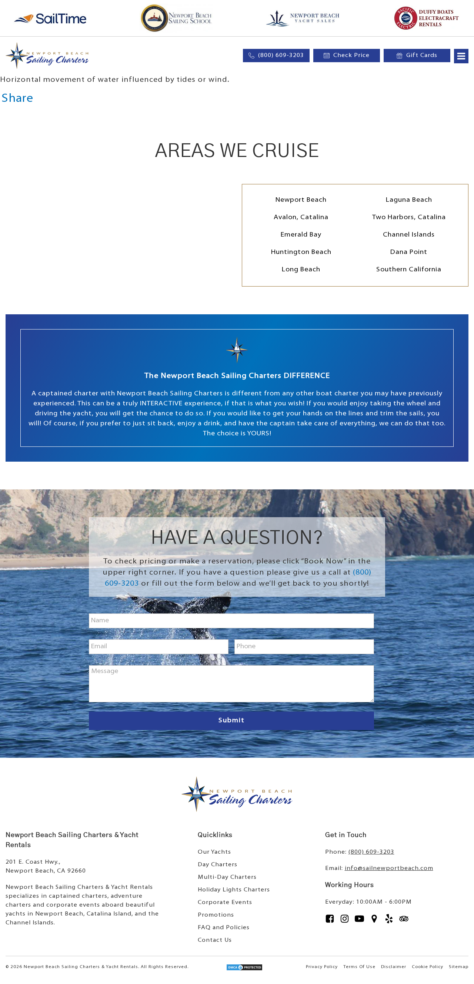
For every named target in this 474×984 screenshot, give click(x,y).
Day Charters (217, 865)
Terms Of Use (359, 967)
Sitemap (458, 967)
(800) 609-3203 (371, 852)
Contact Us (215, 940)
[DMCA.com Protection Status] (244, 969)
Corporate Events (225, 903)
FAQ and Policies (224, 928)
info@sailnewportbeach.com (389, 868)
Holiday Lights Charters (234, 890)
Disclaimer (393, 967)
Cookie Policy (427, 967)
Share (17, 99)
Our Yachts (214, 852)
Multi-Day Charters (227, 877)
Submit (231, 720)
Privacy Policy (322, 967)
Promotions (216, 915)
